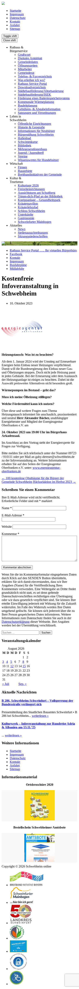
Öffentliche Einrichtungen (34, 123)
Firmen (22, 167)
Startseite (15, 10)
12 (12, 666)
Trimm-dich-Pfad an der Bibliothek (40, 196)
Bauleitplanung (27, 105)
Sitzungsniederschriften (33, 236)
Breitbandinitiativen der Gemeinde (40, 174)
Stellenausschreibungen (33, 232)
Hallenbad (24, 138)
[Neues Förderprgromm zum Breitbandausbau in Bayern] (26, 885)
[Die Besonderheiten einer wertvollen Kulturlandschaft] (17, 938)
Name (7, 508)
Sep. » (22, 684)
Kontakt (15, 21)
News (21, 229)
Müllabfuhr (17, 268)
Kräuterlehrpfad (28, 207)
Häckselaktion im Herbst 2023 (54, 481)
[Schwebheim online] (3, 3)
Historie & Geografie (31, 127)
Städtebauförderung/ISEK (34, 94)
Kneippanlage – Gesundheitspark (39, 200)
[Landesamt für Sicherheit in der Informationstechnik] (18, 968)
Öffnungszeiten (27, 65)
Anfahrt (15, 25)
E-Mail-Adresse (13, 515)
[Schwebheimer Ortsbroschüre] (39, 805)
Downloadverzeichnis (32, 87)
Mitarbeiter (25, 69)
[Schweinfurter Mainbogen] (22, 902)
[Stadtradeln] (17, 984)
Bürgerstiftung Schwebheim (36, 134)
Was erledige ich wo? (31, 80)
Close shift (9, 40)
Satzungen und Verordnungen (37, 112)
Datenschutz (18, 18)
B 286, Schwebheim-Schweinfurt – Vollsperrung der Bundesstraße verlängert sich (37, 702)
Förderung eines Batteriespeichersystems (44, 98)
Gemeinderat (26, 72)
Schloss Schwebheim (31, 211)
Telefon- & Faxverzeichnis (35, 76)
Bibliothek (24, 145)
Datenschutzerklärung (16, 621)
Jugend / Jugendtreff (31, 152)
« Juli (5, 684)
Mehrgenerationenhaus (32, 149)
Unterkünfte (25, 214)
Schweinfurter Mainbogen (34, 221)
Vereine (23, 156)
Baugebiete (25, 171)
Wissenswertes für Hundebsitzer (38, 160)
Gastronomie (26, 218)
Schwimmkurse (28, 142)
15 (24, 666)
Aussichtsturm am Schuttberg (36, 192)
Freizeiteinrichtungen (31, 189)
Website (7, 526)
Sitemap (15, 28)
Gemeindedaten (28, 62)
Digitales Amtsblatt (30, 58)
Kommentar (10, 534)
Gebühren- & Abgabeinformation (39, 109)
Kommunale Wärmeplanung (36, 102)
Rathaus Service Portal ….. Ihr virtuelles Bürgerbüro (43, 250)
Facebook (16, 254)
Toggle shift (10, 36)
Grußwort (24, 54)
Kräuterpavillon (28, 203)
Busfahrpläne (18, 265)
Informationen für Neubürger (36, 131)
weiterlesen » (40, 715)
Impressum (17, 14)
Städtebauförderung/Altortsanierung (41, 91)
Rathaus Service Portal (32, 83)
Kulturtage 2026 (28, 185)
